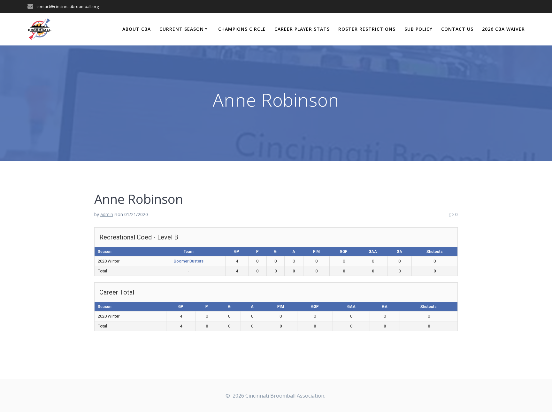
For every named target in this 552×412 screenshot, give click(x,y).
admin (106, 214)
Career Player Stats (302, 29)
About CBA (136, 29)
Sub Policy (418, 29)
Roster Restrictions (366, 29)
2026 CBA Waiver (503, 29)
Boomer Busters (188, 261)
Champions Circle (242, 29)
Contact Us (457, 29)
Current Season (181, 29)
